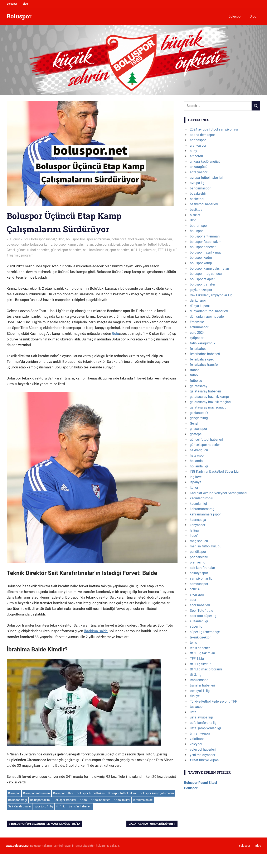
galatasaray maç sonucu (208, 407)
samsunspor (199, 584)
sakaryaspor (199, 573)
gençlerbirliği (199, 418)
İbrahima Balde (96, 631)
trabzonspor (199, 680)
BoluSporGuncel (43, 239)
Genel (11, 250)
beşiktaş (196, 210)
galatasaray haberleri (205, 391)
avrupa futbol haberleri (206, 178)
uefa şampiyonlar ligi (205, 728)
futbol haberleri (100, 800)
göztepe (196, 434)
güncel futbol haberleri (32, 250)
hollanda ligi (199, 466)
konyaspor (197, 525)
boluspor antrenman (95, 239)
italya (194, 488)
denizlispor (198, 300)
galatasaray (198, 386)
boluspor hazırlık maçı (206, 252)
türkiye (195, 696)
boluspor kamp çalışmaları (73, 244)
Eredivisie (197, 322)
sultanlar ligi (199, 621)
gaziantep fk (199, 413)
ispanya (196, 482)
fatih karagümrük (202, 343)
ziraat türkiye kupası (204, 760)
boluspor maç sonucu (206, 274)
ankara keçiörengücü (205, 162)
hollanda (196, 461)
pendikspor (198, 552)
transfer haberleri (80, 806)
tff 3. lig (195, 675)
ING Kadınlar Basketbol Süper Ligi (214, 471)
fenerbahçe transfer (204, 365)
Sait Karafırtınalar (19, 806)
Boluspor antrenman (36, 793)
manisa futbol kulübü (205, 546)
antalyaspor (198, 172)
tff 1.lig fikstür (200, 664)
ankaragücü (198, 167)
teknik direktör (200, 637)
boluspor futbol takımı (127, 239)
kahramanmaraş (202, 509)
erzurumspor (199, 327)
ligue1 (194, 536)
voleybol (196, 744)
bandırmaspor (200, 188)
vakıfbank (197, 739)
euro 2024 (197, 333)
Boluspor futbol (63, 793)
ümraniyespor (200, 733)
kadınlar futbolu (201, 498)
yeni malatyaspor (202, 755)
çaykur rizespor (201, 290)
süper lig (196, 626)
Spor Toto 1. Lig (201, 611)
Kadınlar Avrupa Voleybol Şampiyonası (218, 493)
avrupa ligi (197, 183)
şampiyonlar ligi (201, 578)
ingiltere (196, 477)
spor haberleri (120, 250)
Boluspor (12, 3)
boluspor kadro (18, 244)
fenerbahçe (198, 349)
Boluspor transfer (65, 800)
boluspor (72, 239)
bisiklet (195, 215)
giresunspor (198, 429)
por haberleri (199, 557)
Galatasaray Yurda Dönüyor (150, 824)
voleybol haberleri (203, 749)
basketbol (197, 199)
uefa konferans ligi (203, 723)
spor (193, 600)
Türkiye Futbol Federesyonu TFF (213, 701)
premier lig (197, 562)
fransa (194, 370)
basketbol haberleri (204, 204)
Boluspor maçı (17, 800)
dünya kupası (200, 306)
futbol (152, 244)
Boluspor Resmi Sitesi (200, 783)
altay (193, 151)
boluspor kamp (41, 244)
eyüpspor (196, 338)
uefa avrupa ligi (201, 717)
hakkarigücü (199, 450)
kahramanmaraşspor (205, 514)
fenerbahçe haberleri (205, 354)
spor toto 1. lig (43, 806)
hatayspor (197, 455)
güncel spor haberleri (66, 250)
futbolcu (164, 244)
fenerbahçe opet (202, 359)
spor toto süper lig (203, 616)
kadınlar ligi (198, 504)
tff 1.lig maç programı (206, 669)
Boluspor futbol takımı (122, 793)
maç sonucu (199, 541)
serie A (195, 589)
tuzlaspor (197, 707)
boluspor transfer (133, 244)
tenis (193, 643)
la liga (194, 530)
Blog (25, 3)
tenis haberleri (200, 648)
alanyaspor (198, 145)
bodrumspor (199, 226)
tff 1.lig (60, 806)
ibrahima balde (142, 800)
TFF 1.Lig (165, 250)
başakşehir (198, 193)
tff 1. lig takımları (143, 250)
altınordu (196, 156)
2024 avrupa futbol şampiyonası (214, 129)
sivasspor (197, 594)
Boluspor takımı (40, 800)
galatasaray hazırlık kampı (209, 397)
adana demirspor (202, 135)
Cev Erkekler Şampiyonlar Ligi (211, 295)
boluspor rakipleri (107, 244)
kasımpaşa (198, 520)
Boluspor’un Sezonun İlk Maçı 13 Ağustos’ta (45, 824)
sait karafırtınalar (95, 250)
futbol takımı (122, 800)
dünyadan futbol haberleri (209, 311)
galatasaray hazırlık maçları (210, 402)
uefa (193, 712)
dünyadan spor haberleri (207, 317)
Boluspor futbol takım (91, 793)
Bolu (115, 333)
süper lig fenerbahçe (205, 632)
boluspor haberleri (158, 239)
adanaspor (198, 140)
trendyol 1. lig (200, 691)
